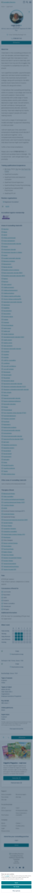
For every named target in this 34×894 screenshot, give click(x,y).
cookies (7, 876)
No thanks (16, 886)
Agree (16, 882)
